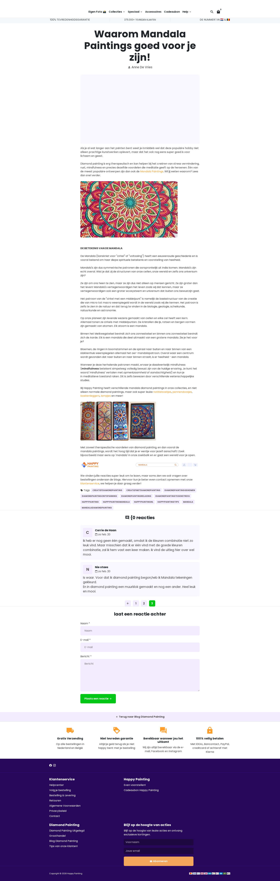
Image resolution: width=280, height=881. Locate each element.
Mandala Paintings (151, 171)
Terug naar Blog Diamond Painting (140, 717)
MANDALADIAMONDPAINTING (97, 507)
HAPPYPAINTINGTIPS (168, 502)
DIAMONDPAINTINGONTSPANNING (99, 496)
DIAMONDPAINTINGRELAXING (136, 496)
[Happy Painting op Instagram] (54, 765)
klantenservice (89, 483)
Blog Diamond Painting (63, 841)
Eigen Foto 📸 (97, 12)
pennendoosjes (182, 392)
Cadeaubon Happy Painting (141, 790)
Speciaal (135, 12)
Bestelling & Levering (62, 795)
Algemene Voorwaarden (65, 806)
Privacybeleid (57, 811)
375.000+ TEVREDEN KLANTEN (140, 19)
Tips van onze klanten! (63, 846)
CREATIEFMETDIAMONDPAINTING (143, 490)
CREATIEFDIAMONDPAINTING (107, 490)
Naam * (85, 623)
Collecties (117, 12)
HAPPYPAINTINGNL (143, 502)
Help (187, 12)
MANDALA (188, 502)
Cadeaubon (172, 12)
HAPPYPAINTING (90, 502)
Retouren (55, 800)
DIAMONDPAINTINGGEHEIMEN (179, 490)
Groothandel (57, 836)
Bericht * (86, 656)
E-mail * (85, 640)
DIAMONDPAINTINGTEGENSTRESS (172, 496)
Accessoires (153, 12)
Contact (54, 816)
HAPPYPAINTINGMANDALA (116, 502)
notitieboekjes (162, 392)
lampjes (106, 396)
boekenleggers (90, 396)
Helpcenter (56, 785)
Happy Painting (74, 873)
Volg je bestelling (60, 790)
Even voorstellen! (135, 785)
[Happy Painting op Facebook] (50, 765)
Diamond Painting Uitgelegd (66, 830)
